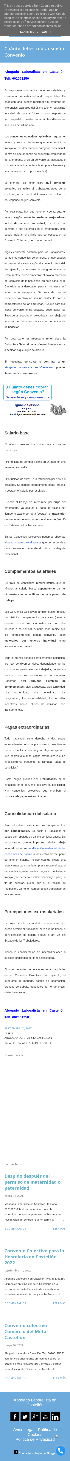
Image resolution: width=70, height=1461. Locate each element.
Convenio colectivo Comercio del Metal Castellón (26, 1331)
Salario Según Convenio (35, 1043)
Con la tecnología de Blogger (37, 1453)
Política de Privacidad (35, 1439)
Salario (10, 1043)
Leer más (59, 1228)
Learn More (29, 32)
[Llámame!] (60, 1451)
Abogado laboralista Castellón (28, 1037)
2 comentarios (15, 1228)
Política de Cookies (42, 1432)
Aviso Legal (23, 1429)
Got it (46, 32)
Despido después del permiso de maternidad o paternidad (32, 1182)
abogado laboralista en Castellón (28, 367)
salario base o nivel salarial (24, 542)
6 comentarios (15, 1303)
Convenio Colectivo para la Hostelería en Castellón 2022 (34, 1257)
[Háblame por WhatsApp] (60, 1444)
